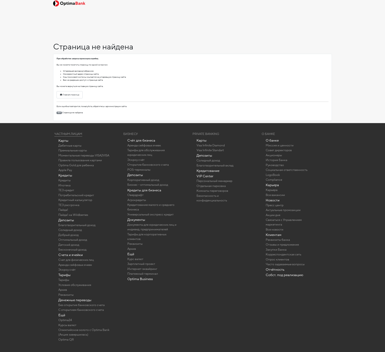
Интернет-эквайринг (142, 269)
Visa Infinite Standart (210, 150)
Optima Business (140, 279)
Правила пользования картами (80, 160)
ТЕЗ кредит (66, 190)
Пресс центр (275, 205)
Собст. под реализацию (284, 275)
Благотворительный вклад (215, 165)
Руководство (275, 165)
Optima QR (66, 340)
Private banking (205, 134)
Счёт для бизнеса (141, 140)
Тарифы (64, 275)
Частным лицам (68, 134)
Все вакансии (275, 195)
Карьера (272, 185)
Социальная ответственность (286, 170)
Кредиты (65, 175)
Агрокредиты (136, 200)
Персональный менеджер (214, 181)
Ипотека (64, 185)
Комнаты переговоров (212, 191)
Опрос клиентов (277, 259)
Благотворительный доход (76, 225)
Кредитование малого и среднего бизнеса (150, 207)
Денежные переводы (74, 300)
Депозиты (66, 220)
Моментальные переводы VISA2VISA (83, 155)
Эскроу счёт (67, 270)
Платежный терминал (142, 274)
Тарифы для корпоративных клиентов (146, 236)
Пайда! (63, 210)
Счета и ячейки (70, 255)
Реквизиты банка (278, 240)
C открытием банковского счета (81, 310)
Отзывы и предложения (282, 245)
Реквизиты (66, 295)
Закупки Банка (276, 250)
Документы (136, 219)
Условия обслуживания (74, 285)
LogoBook (273, 175)
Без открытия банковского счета (81, 305)
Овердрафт (135, 195)
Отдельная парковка (211, 186)
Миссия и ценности (280, 145)
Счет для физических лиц (76, 260)
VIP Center (205, 176)
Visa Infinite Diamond (211, 145)
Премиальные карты (72, 150)
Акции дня (273, 215)
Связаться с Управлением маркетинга (284, 222)
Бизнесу (130, 134)
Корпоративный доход (143, 180)
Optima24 (65, 320)
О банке (272, 140)
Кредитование (208, 170)
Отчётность (275, 269)
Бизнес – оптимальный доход (147, 185)
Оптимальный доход (72, 240)
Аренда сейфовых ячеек (75, 265)
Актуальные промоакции (283, 210)
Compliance (274, 180)
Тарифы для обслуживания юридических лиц (146, 152)
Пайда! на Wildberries (73, 215)
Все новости (274, 230)
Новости (273, 200)
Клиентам (273, 235)
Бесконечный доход (72, 250)
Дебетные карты (69, 146)
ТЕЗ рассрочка (68, 205)
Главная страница (70, 94)
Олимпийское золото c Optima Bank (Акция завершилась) (83, 332)
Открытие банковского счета (148, 165)
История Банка (276, 160)
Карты (63, 140)
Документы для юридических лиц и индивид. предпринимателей (151, 227)
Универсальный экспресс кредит (150, 214)
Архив (62, 290)
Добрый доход (68, 235)
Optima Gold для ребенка (76, 165)
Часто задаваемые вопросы (285, 264)
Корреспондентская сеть (283, 254)
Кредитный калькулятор (75, 200)
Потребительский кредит (76, 195)
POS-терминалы (138, 170)
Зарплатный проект (141, 264)
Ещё (61, 315)
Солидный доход (70, 230)
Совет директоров (279, 150)
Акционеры (274, 155)
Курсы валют (67, 325)
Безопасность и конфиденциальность (212, 198)
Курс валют (135, 259)
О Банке (268, 134)
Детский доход (68, 245)
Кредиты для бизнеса (144, 190)
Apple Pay (65, 170)
